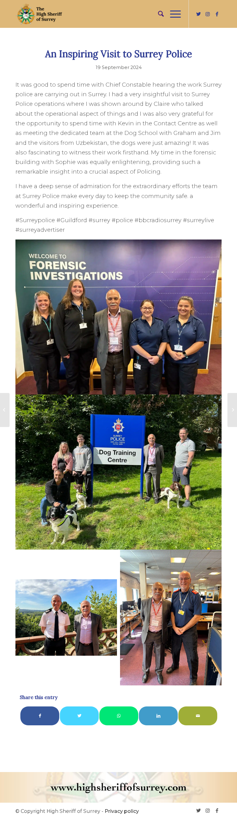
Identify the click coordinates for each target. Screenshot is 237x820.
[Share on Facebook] (39, 715)
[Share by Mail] (197, 715)
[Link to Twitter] (198, 14)
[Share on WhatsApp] (118, 715)
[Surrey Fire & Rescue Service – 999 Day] (5, 410)
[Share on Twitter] (79, 715)
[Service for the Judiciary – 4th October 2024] (232, 410)
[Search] (158, 14)
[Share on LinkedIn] (158, 715)
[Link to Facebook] (217, 14)
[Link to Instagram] (207, 14)
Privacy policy (122, 811)
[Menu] (172, 14)
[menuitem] (158, 14)
